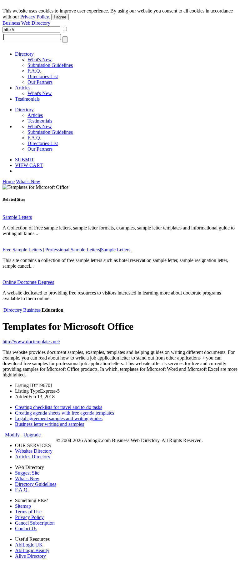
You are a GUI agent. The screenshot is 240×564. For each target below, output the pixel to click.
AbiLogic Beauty (32, 550)
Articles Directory (32, 456)
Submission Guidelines (50, 65)
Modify (11, 434)
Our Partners (40, 82)
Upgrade (31, 434)
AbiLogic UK (29, 544)
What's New (40, 59)
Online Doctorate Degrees (28, 282)
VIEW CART (29, 165)
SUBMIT (24, 159)
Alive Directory (30, 556)
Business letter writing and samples (49, 424)
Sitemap (23, 506)
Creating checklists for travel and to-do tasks (58, 407)
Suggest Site (27, 473)
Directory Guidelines (35, 484)
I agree (60, 17)
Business (32, 310)
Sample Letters (17, 217)
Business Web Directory (26, 23)
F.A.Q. (34, 70)
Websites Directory (33, 451)
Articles (22, 87)
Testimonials (27, 99)
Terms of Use (28, 511)
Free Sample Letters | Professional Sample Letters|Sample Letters (66, 249)
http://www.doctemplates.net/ (31, 341)
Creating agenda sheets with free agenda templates (64, 412)
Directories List (43, 76)
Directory (24, 54)
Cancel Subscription (35, 523)
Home (8, 181)
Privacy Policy (34, 16)
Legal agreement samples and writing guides (58, 418)
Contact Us (26, 528)
